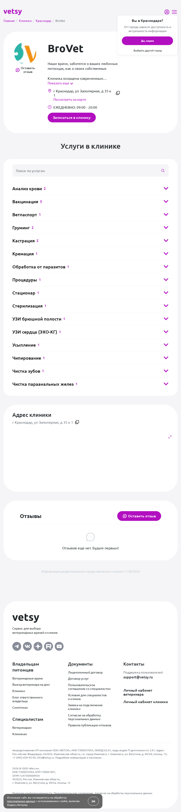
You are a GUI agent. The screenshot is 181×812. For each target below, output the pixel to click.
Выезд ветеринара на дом (31, 684)
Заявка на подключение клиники (85, 707)
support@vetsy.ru (138, 676)
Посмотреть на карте (69, 99)
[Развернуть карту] (170, 437)
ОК (93, 801)
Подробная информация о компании (78, 757)
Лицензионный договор (85, 672)
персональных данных (21, 801)
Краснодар (45, 21)
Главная (10, 21)
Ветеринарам (22, 727)
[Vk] (27, 645)
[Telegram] (16, 645)
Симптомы (20, 707)
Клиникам (19, 734)
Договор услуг (78, 678)
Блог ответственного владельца (27, 699)
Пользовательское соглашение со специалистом (89, 687)
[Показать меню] (174, 12)
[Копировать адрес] (118, 93)
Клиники (26, 21)
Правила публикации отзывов (89, 725)
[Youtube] (59, 645)
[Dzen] (38, 645)
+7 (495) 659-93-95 (24, 757)
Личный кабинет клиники (145, 702)
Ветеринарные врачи (27, 678)
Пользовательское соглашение (73, 793)
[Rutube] (48, 645)
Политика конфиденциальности (32, 793)
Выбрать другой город (148, 50)
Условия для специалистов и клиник (87, 697)
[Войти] (167, 12)
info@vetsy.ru (45, 757)
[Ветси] (13, 11)
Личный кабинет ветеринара (137, 692)
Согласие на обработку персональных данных (84, 717)
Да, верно (147, 40)
